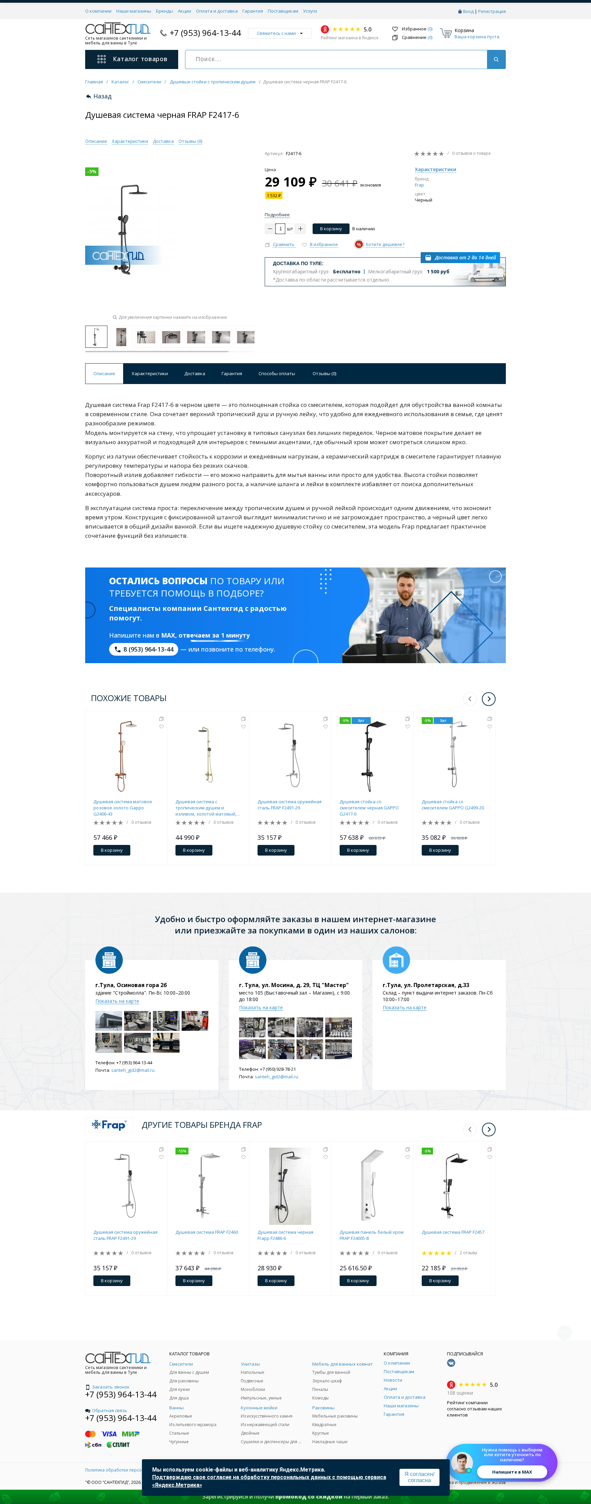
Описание (96, 141)
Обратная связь (109, 1410)
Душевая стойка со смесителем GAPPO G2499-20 (453, 804)
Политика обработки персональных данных (130, 1470)
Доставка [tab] (194, 373)
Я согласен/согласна (419, 1477)
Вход (468, 11)
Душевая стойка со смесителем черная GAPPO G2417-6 (369, 807)
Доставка (163, 141)
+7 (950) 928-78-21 (278, 1069)
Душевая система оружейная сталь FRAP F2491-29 (289, 804)
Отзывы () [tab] (324, 373)
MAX (168, 635)
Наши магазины (133, 11)
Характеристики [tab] (150, 373)
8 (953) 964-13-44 (148, 649)
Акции (184, 11)
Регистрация (492, 11)
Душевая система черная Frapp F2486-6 (285, 1235)
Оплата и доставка (217, 11)
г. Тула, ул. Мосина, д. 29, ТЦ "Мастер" (294, 985)
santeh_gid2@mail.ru (133, 1070)
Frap (419, 185)
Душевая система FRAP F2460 (206, 1232)
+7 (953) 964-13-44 (205, 32)
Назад (102, 96)
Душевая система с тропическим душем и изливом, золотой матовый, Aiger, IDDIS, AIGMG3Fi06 (205, 807)
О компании (98, 11)
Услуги (310, 11)
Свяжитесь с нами (276, 33)
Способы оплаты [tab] (277, 373)
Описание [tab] (104, 373)
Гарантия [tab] (232, 373)
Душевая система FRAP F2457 (453, 1232)
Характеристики (130, 141)
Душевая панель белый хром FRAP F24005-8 (372, 1235)
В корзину (331, 228)
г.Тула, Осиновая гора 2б (131, 985)
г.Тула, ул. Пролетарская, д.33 (426, 985)
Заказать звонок (111, 1387)
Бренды (164, 11)
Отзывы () (190, 141)
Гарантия (252, 11)
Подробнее (277, 214)
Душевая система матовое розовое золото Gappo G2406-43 (122, 807)
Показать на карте (117, 1001)
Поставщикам (283, 11)
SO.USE (499, 1482)
